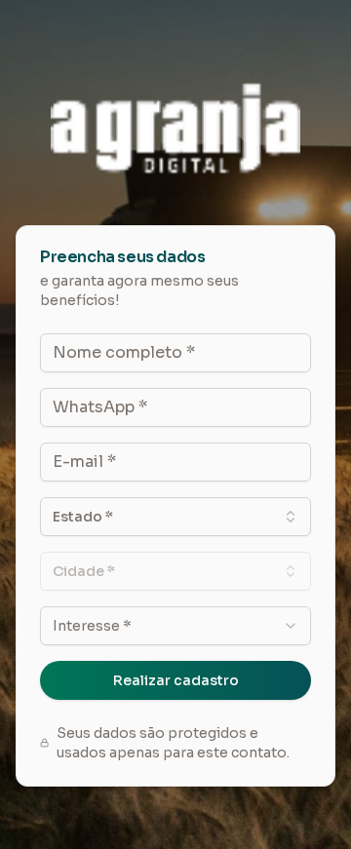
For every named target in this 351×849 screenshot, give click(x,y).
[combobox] (175, 625)
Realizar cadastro (176, 680)
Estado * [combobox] (83, 516)
